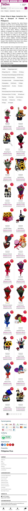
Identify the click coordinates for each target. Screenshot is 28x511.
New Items (20, 1)
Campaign (3, 487)
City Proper (20, 77)
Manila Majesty (21, 228)
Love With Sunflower (7, 228)
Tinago (4, 102)
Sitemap (3, 466)
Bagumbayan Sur (6, 72)
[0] (24, 508)
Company (3, 457)
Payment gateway (6, 421)
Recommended (5, 1)
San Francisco (20, 97)
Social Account (5, 442)
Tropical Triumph (20, 356)
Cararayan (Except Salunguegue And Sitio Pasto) (13, 74)
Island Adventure (20, 177)
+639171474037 (7, 497)
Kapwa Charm (7, 203)
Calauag (22, 72)
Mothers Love (20, 254)
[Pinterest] (10, 445)
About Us (3, 459)
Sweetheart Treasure (21, 330)
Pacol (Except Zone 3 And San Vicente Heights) (13, 91)
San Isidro (5, 100)
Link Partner (3, 470)
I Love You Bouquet (7, 177)
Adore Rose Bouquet (7, 126)
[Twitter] (5, 445)
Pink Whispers (20, 279)
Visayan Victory (7, 407)
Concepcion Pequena (18, 80)
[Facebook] (2, 445)
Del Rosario (14, 83)
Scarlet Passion (21, 305)
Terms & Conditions (5, 485)
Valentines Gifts (21, 381)
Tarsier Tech (7, 356)
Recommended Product (6, 489)
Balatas (15, 72)
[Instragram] (7, 445)
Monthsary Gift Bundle (7, 254)
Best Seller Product (14, 1)
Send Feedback (5, 496)
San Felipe (11, 97)
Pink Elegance (7, 279)
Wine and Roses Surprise (20, 407)
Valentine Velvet (7, 381)
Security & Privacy (5, 484)
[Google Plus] (13, 445)
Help (26, 1)
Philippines (6, 10)
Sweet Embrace (7, 330)
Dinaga (21, 83)
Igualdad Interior (6, 86)
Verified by (4, 433)
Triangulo (11, 102)
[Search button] (26, 8)
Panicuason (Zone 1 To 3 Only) (9, 94)
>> (20, 414)
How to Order (4, 479)
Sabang (4, 97)
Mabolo (4, 88)
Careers (2, 463)
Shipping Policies (4, 482)
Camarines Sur (12, 10)
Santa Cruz (12, 100)
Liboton (20, 86)
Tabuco (19, 100)
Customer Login (4, 477)
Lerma (14, 86)
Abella (4, 69)
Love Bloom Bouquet (21, 203)
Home (2, 10)
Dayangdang (5, 83)
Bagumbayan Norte (13, 69)
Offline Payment (4, 480)
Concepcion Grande (7, 80)
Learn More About (5, 472)
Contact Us (4, 493)
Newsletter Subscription (6, 468)
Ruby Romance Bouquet (7, 305)
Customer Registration (6, 475)
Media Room (3, 464)
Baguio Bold (20, 126)
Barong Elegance (7, 151)
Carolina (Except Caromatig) (9, 77)
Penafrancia (21, 94)
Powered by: (4, 448)
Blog (2, 461)
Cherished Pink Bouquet (20, 151)
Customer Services (6, 500)
